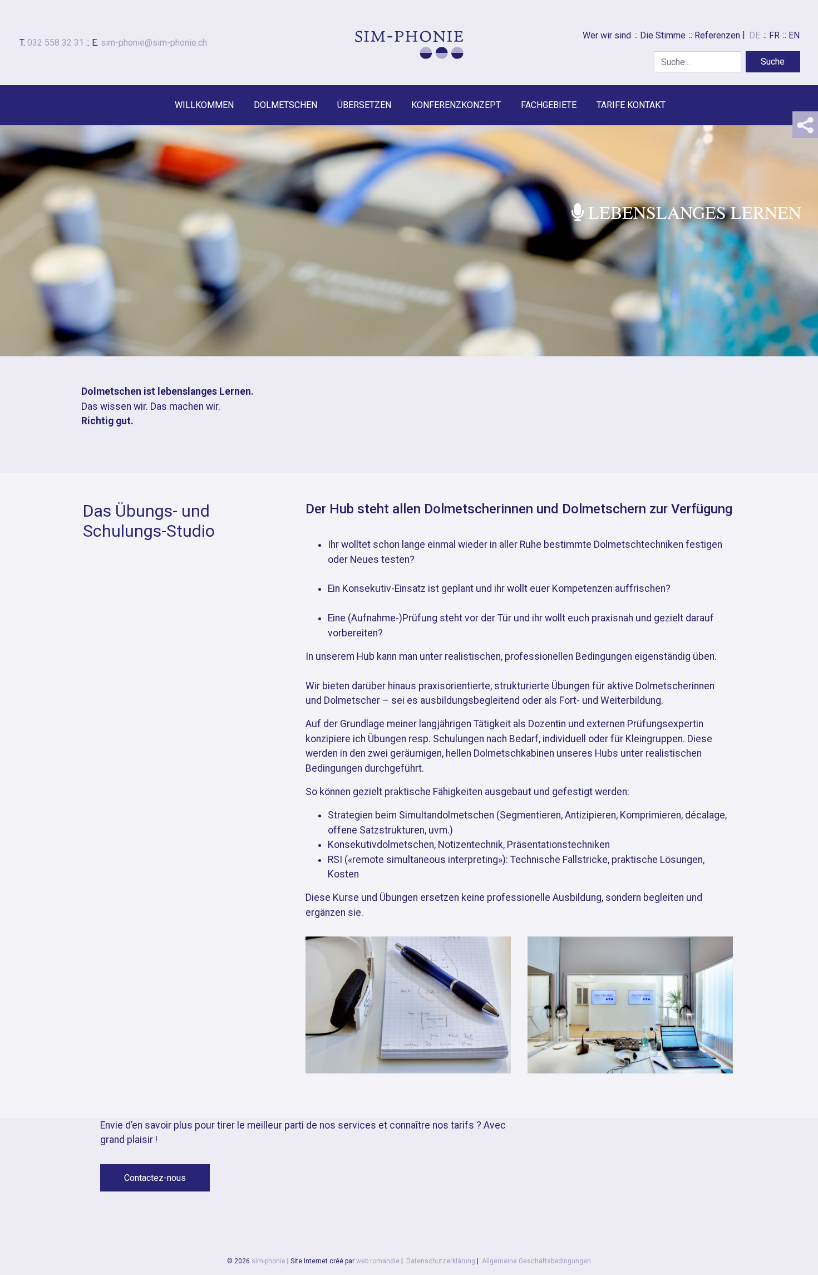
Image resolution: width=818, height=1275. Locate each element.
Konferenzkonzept (456, 105)
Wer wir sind (607, 35)
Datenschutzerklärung (440, 1261)
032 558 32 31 (55, 42)
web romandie (378, 1261)
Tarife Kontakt (631, 105)
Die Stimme (663, 35)
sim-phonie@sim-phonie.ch (154, 42)
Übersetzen (364, 105)
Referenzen (717, 35)
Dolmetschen (285, 105)
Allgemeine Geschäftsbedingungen (536, 1261)
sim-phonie (268, 1261)
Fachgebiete (548, 105)
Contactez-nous (155, 1178)
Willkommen (204, 105)
